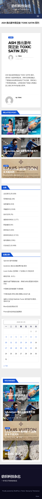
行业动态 (7, 245)
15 (31, 342)
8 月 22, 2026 (11, 398)
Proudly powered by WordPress (11, 491)
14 (26, 342)
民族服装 (7, 225)
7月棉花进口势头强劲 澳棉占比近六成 (17, 294)
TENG (20, 56)
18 (11, 348)
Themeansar (35, 491)
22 (31, 348)
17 (6, 348)
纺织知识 (7, 230)
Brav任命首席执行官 (11, 306)
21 (26, 348)
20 (21, 348)
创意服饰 (7, 204)
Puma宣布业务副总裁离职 (13, 311)
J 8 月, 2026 (9, 133)
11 (11, 342)
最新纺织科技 (8, 219)
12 (16, 342)
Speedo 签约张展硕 (13, 130)
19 (16, 348)
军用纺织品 (7, 199)
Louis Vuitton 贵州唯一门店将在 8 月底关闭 (20, 170)
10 (6, 342)
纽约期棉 (7, 240)
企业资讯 (11, 37)
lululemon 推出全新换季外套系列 (20, 151)
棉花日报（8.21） (10, 276)
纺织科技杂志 (21, 6)
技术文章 (7, 214)
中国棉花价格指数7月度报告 (13, 289)
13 (21, 342)
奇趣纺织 (7, 209)
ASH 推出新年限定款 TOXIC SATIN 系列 (19, 46)
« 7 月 (6, 366)
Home (37, 496)
